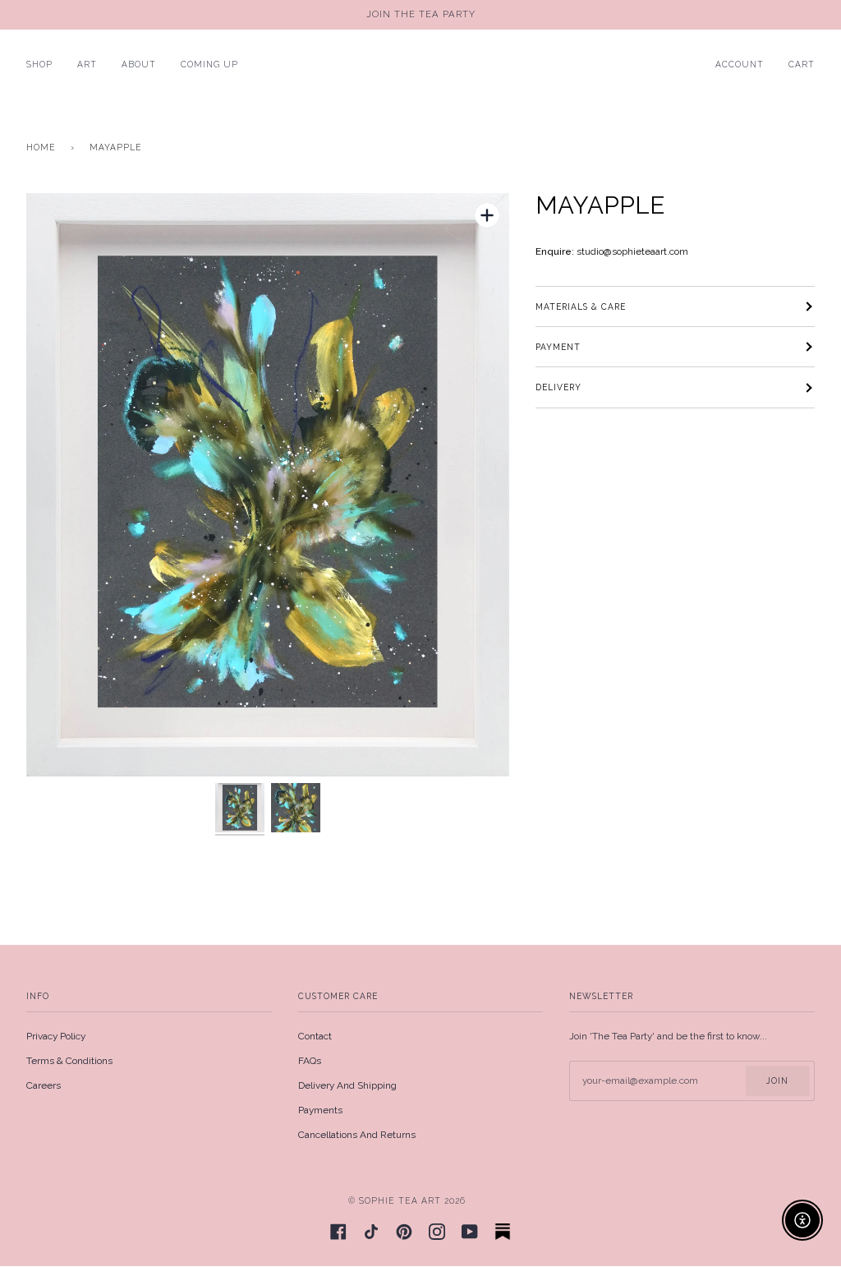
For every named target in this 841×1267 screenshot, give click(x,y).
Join (777, 1080)
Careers (43, 1085)
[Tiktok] (371, 1231)
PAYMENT (558, 347)
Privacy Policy (55, 1036)
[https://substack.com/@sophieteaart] (502, 1231)
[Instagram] (437, 1231)
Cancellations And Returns (357, 1134)
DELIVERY (558, 387)
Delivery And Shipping (347, 1085)
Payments (320, 1110)
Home (41, 147)
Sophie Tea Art (400, 1200)
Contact (315, 1036)
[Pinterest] (404, 1231)
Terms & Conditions (69, 1061)
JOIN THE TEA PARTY (421, 14)
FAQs (309, 1061)
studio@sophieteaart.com (632, 251)
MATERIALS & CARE (580, 306)
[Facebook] (338, 1231)
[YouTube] (470, 1231)
